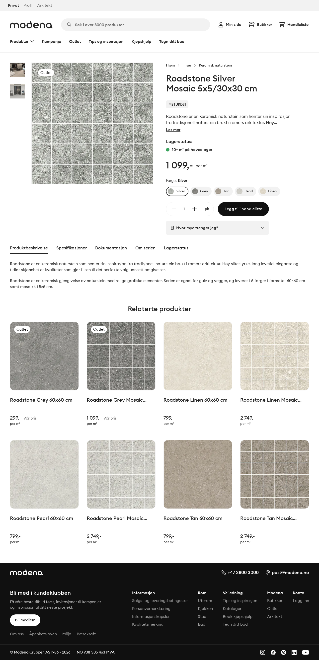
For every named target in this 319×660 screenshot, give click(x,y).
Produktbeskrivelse (29, 248)
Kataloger (232, 608)
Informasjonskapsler (151, 616)
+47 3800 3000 (243, 572)
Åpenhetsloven (43, 633)
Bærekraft (86, 633)
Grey (204, 191)
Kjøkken (205, 608)
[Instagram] (262, 652)
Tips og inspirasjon (106, 41)
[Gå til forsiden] (31, 24)
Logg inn (301, 600)
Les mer (173, 129)
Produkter (19, 41)
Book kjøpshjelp (237, 616)
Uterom (205, 600)
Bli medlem (25, 619)
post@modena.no (290, 572)
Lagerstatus (176, 248)
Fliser (186, 65)
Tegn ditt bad (171, 41)
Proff (28, 5)
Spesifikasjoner (71, 248)
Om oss (17, 633)
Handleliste (298, 24)
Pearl (248, 191)
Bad (201, 624)
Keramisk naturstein (215, 65)
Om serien (145, 248)
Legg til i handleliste (243, 208)
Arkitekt (44, 5)
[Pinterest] (283, 652)
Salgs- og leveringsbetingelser (160, 600)
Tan (226, 191)
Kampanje (51, 41)
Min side (233, 24)
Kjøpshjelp (141, 41)
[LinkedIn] (294, 652)
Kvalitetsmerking (147, 624)
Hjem (170, 65)
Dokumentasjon (111, 248)
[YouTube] (305, 652)
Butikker (264, 24)
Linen (272, 191)
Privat (13, 5)
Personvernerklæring (151, 608)
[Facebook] (273, 652)
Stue (202, 616)
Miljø (66, 633)
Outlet (75, 41)
